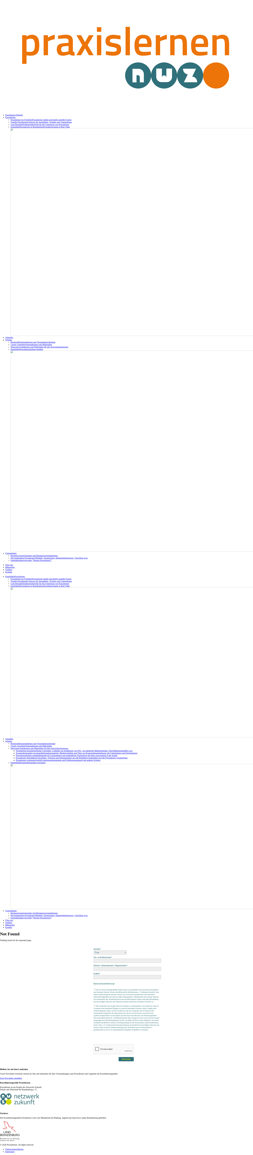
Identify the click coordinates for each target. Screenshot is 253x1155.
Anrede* (97, 949)
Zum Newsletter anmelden (11, 1078)
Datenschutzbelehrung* (104, 984)
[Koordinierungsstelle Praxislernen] (126, 110)
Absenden (126, 1059)
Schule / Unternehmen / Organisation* (110, 965)
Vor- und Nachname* (103, 957)
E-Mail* (97, 974)
